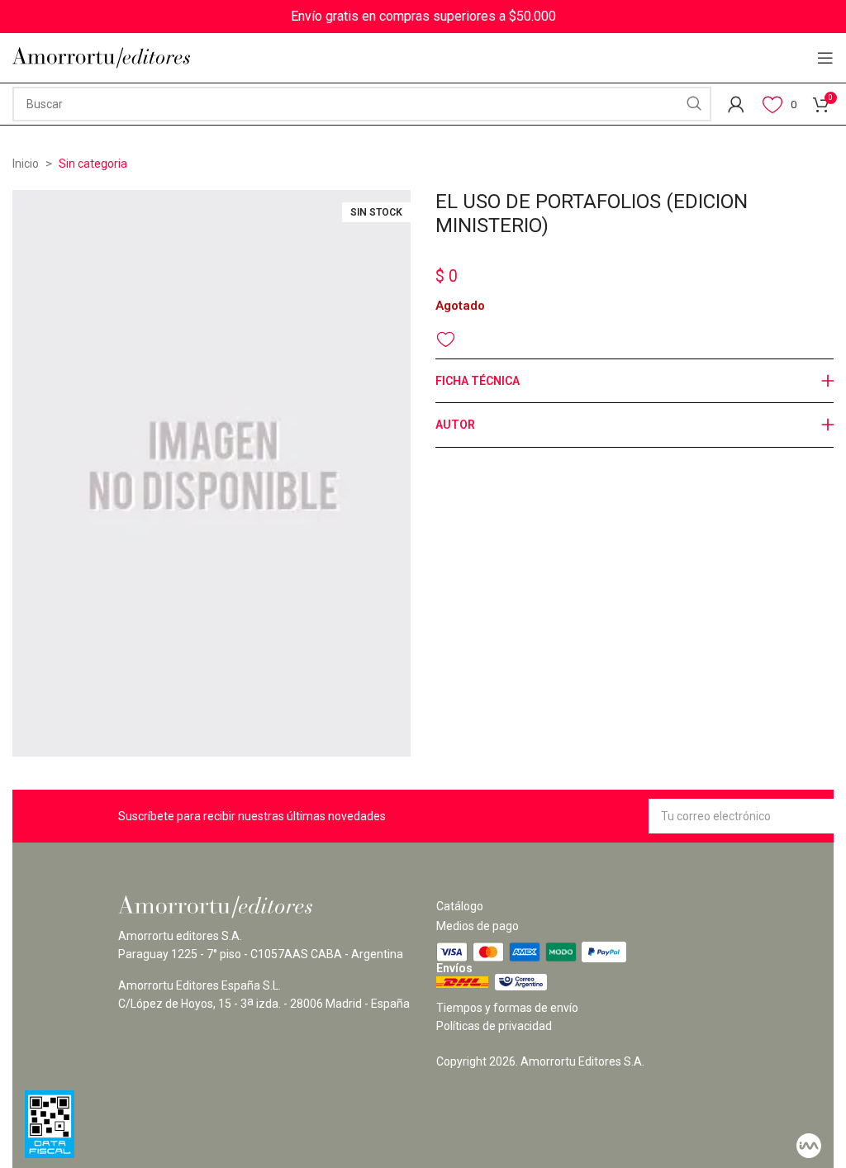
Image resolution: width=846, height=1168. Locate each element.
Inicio (25, 163)
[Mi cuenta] (736, 104)
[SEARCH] (694, 104)
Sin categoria (93, 163)
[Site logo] (101, 57)
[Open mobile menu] (825, 57)
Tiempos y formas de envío (507, 1007)
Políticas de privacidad (494, 1026)
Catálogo (459, 906)
